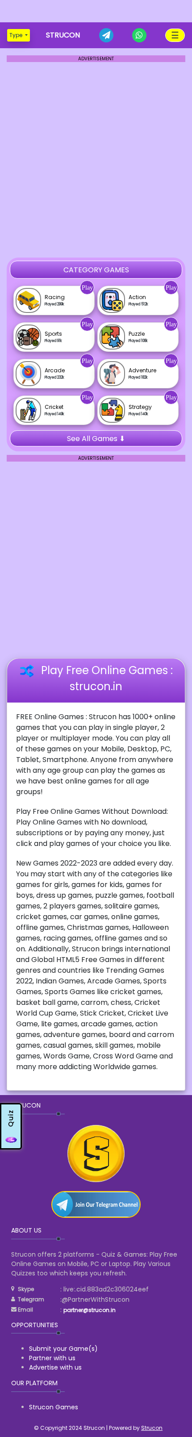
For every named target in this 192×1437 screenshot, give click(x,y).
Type (16, 35)
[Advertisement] (96, 11)
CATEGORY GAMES (96, 270)
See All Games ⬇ (96, 438)
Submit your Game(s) (63, 1348)
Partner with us (52, 1358)
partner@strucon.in (89, 1310)
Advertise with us (55, 1367)
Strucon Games (53, 1407)
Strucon (152, 1428)
